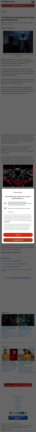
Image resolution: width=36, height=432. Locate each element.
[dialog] (18, 216)
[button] (18, 212)
